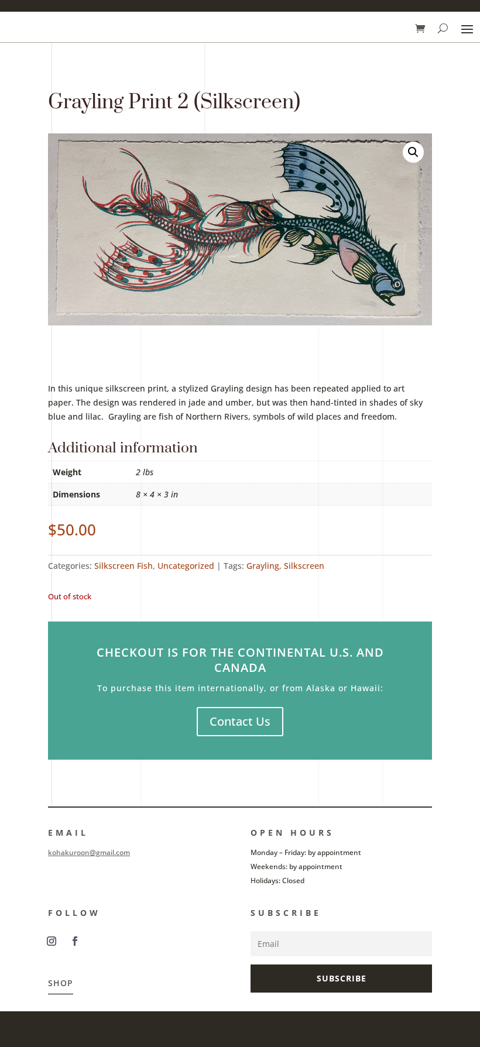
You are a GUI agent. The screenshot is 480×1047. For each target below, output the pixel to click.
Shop (60, 982)
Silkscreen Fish (123, 565)
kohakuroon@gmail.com (89, 852)
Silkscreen (304, 565)
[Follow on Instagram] (51, 941)
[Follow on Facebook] (75, 941)
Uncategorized (185, 565)
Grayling (262, 565)
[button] (413, 152)
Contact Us (240, 721)
